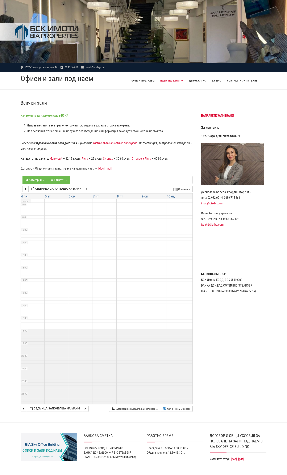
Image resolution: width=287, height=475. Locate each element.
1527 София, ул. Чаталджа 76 (40, 67)
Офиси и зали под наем (57, 78)
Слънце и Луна (141, 159)
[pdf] (109, 168)
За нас (216, 80)
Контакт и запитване (242, 80)
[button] (134, 409)
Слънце (108, 159)
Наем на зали (169, 80)
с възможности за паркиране (115, 143)
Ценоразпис (197, 80)
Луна (85, 159)
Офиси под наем (143, 80)
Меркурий (56, 159)
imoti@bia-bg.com (95, 67)
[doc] (101, 168)
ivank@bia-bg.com (212, 224)
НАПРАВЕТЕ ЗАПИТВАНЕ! (217, 115)
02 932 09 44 (71, 67)
